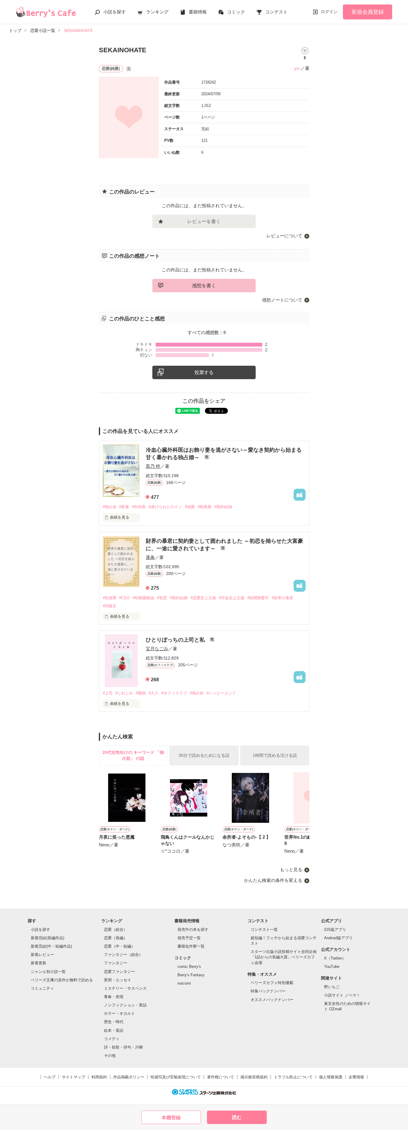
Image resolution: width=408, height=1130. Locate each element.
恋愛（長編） (115, 938)
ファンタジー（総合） (123, 954)
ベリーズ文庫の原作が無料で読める (62, 980)
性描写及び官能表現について (176, 1077)
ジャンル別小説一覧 (48, 971)
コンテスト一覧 (264, 929)
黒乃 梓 (153, 466)
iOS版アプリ (335, 929)
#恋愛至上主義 (203, 598)
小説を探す (114, 11)
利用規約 (99, 1077)
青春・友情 (113, 996)
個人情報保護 (330, 1077)
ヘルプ (50, 1077)
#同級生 (109, 606)
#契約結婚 (223, 507)
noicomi (184, 983)
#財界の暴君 (282, 598)
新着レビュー (42, 954)
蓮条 (150, 557)
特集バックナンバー (268, 991)
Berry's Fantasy (191, 975)
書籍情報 (198, 11)
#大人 (154, 693)
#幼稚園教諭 (143, 598)
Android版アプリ (338, 938)
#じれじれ (124, 693)
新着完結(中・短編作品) (51, 946)
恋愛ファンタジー (119, 971)
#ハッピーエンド (221, 693)
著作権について (220, 1077)
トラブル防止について (293, 1077)
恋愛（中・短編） (119, 946)
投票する (204, 372)
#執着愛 (204, 507)
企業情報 (356, 1077)
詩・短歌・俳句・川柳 (123, 1047)
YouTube (331, 966)
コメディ (111, 1039)
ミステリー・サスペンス (125, 988)
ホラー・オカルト (119, 1013)
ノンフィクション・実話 (125, 1005)
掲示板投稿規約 (254, 1077)
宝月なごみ (157, 648)
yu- (297, 68)
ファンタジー (115, 963)
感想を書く (204, 285)
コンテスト (276, 11)
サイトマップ (73, 1077)
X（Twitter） (335, 958)
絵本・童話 (113, 1030)
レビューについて (284, 235)
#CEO (124, 598)
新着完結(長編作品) (47, 938)
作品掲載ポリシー (128, 1077)
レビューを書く (204, 221)
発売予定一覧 (189, 938)
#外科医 (139, 507)
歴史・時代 (113, 1022)
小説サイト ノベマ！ (342, 995)
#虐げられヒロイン (165, 507)
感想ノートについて (282, 299)
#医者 (124, 507)
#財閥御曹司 (258, 598)
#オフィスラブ (174, 693)
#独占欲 (109, 507)
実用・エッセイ (117, 980)
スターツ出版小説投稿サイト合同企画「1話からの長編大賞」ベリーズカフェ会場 (284, 957)
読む (237, 1117)
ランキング (157, 11)
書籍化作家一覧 (191, 946)
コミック (236, 11)
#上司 (108, 693)
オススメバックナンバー (272, 999)
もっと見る (291, 869)
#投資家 (109, 598)
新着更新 (38, 963)
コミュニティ (42, 988)
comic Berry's (189, 966)
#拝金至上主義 (231, 598)
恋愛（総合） (115, 929)
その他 (110, 1055)
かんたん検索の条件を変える (273, 880)
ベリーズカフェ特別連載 (272, 982)
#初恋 (162, 598)
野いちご (332, 987)
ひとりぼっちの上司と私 (176, 640)
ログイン (329, 11)
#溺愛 (190, 507)
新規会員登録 (368, 12)
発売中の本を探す (192, 929)
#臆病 (141, 693)
